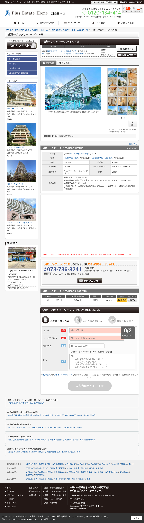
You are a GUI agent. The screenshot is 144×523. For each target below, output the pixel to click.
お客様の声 (33, 488)
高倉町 (41, 428)
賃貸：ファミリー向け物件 (55, 491)
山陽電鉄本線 (69, 54)
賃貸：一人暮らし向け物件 (55, 495)
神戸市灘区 (12, 415)
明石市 (86, 415)
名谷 (81, 440)
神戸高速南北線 (111, 472)
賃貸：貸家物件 (50, 503)
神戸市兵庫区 (23, 415)
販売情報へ (126, 49)
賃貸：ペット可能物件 (53, 499)
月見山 (44, 440)
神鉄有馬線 (98, 472)
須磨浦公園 (67, 440)
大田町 (91, 468)
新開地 (62, 479)
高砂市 (131, 464)
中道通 (76, 468)
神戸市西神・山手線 (43, 472)
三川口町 (30, 468)
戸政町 (45, 468)
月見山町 (48, 428)
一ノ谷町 (84, 154)
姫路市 (79, 415)
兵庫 (55, 479)
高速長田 (42, 479)
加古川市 (116, 464)
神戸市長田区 (35, 415)
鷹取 (10, 440)
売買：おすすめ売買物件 (54, 488)
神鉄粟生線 (40, 475)
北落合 (34, 428)
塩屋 (58, 452)
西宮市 (124, 464)
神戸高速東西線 (73, 472)
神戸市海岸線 (86, 472)
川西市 (93, 415)
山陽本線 (67, 51)
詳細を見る (121, 300)
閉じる (136, 518)
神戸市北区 (59, 415)
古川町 (73, 428)
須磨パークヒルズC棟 (15, 184)
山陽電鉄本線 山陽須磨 (18, 73)
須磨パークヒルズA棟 (15, 109)
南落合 (79, 428)
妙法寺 (75, 440)
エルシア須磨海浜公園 (15, 147)
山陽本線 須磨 (15, 68)
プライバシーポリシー (63, 375)
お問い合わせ (34, 495)
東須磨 (37, 440)
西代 (35, 479)
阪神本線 (30, 475)
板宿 (31, 440)
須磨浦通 (53, 468)
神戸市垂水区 (47, 415)
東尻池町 (99, 468)
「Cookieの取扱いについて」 (29, 519)
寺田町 (66, 428)
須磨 (74, 51)
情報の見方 (133, 144)
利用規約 (46, 375)
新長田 (29, 479)
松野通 (62, 468)
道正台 (19, 428)
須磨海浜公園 (18, 440)
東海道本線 (124, 472)
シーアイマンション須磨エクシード (20, 223)
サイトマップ (12, 503)
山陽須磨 (79, 54)
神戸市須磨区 (52, 51)
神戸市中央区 (70, 415)
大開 (68, 479)
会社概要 (10, 491)
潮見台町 (11, 428)
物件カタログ (12, 506)
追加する (132, 300)
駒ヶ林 (74, 479)
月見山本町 (57, 428)
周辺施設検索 (34, 491)
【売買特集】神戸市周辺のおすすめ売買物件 (26, 403)
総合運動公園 (89, 440)
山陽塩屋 (72, 452)
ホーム (9, 488)
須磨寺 (50, 440)
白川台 (69, 468)
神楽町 (38, 468)
